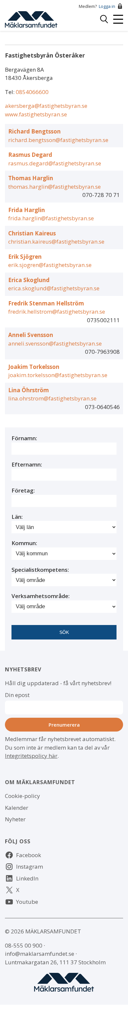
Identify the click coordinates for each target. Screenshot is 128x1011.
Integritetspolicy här (31, 755)
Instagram (29, 866)
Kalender (16, 807)
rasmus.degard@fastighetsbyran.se (54, 163)
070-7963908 (102, 351)
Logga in (107, 6)
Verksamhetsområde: (40, 596)
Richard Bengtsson (34, 131)
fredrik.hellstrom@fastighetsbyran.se (56, 311)
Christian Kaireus (32, 233)
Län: (17, 516)
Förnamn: (24, 438)
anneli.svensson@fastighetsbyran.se (55, 343)
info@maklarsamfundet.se (39, 953)
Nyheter (15, 819)
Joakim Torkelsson (33, 367)
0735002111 (103, 320)
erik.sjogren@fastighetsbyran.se (50, 265)
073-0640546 (102, 407)
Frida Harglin (26, 210)
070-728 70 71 (101, 195)
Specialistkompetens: (40, 569)
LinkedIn (27, 878)
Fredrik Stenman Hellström (46, 303)
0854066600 (32, 92)
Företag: (23, 490)
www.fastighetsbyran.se (36, 114)
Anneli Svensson (30, 335)
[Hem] (31, 18)
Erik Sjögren (25, 256)
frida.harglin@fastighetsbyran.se (51, 218)
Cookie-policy (22, 796)
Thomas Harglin (30, 178)
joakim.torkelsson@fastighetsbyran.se (57, 375)
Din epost (17, 695)
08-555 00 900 (23, 945)
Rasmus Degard (30, 154)
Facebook (28, 855)
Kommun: (24, 543)
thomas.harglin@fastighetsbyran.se (54, 186)
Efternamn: (26, 464)
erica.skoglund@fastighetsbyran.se (53, 288)
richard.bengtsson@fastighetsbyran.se (58, 140)
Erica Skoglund (29, 280)
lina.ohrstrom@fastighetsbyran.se (52, 398)
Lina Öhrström (28, 390)
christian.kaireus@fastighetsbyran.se (56, 241)
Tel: (10, 92)
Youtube (27, 901)
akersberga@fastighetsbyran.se (46, 105)
